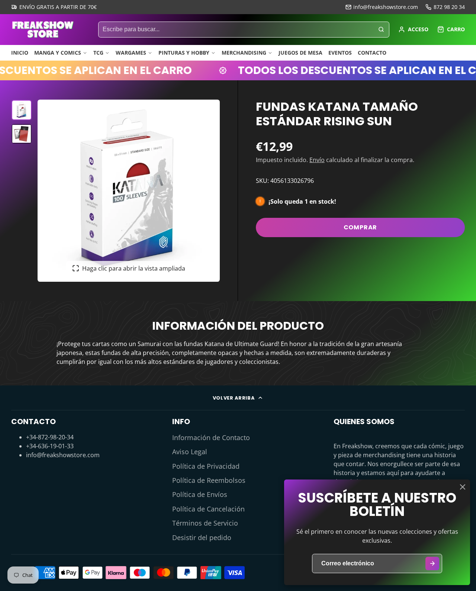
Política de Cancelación (208, 508)
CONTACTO (372, 52)
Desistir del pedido (201, 537)
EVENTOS (340, 52)
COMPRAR (360, 227)
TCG (98, 52)
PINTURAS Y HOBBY (183, 52)
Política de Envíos (199, 494)
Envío (317, 160)
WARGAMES (131, 52)
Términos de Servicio (205, 523)
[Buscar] (381, 30)
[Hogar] (42, 29)
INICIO (19, 52)
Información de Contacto (211, 437)
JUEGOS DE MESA (300, 52)
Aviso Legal (189, 451)
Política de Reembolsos (208, 480)
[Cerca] (462, 486)
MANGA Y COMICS (57, 52)
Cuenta (413, 29)
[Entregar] (432, 564)
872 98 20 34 (449, 6)
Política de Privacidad (205, 466)
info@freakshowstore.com (385, 6)
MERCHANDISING (244, 52)
